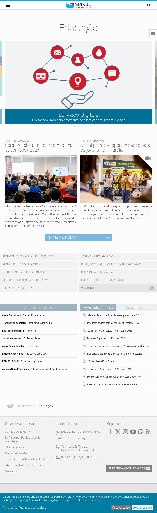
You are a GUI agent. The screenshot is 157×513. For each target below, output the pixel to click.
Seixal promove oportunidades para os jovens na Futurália (115, 148)
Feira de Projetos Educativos (102, 280)
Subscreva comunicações (127, 468)
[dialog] (78, 503)
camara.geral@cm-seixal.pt (79, 457)
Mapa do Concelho (16, 453)
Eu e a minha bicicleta (17, 287)
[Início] (78, 7)
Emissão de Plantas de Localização (26, 459)
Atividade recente (100, 307)
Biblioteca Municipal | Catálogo (23, 465)
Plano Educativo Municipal (21, 264)
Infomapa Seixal (15, 447)
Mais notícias (62, 237)
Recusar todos (121, 507)
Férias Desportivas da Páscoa (23, 272)
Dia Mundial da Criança (97, 272)
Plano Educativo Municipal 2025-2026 (27, 256)
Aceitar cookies (142, 507)
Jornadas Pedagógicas (97, 256)
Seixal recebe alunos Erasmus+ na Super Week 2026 (39, 148)
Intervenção (26, 406)
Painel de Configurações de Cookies (24, 507)
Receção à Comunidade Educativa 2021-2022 (111, 264)
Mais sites (11, 471)
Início (10, 406)
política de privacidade (87, 500)
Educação (23, 141)
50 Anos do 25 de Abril (18, 431)
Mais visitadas (137, 307)
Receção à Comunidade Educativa (25, 280)
